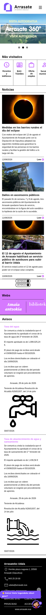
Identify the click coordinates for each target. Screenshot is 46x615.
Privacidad (10, 604)
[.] (19, 47)
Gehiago (23, 281)
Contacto (30, 599)
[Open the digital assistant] (36, 604)
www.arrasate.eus (23, 609)
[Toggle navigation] (40, 7)
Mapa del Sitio (12, 599)
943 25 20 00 (14, 578)
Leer (40, 159)
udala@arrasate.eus (17, 585)
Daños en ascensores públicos (20, 195)
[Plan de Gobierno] (27, 47)
